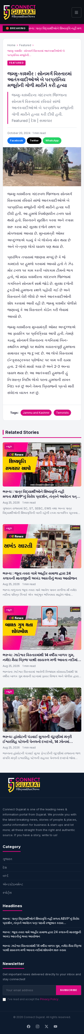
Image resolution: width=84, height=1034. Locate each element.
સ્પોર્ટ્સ (7, 892)
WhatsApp (52, 140)
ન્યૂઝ (9, 446)
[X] (46, 1026)
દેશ (5, 867)
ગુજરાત (7, 859)
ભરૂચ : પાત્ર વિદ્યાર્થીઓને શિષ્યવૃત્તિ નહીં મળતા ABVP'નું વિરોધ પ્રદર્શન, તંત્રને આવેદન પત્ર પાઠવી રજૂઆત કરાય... (41, 921)
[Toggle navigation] (76, 12)
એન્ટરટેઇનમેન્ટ (13, 884)
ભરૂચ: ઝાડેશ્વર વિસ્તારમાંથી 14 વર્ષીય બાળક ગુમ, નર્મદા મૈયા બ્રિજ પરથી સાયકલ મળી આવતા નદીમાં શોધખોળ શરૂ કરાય (40, 660)
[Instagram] (37, 1026)
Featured (25, 45)
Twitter (34, 140)
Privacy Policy (49, 999)
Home (11, 45)
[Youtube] (55, 1026)
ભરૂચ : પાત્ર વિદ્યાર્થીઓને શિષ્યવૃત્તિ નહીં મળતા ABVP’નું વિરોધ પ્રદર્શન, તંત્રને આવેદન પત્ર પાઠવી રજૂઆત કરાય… (40, 496)
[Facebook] (28, 1026)
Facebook (16, 140)
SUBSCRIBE (68, 990)
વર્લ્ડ (5, 876)
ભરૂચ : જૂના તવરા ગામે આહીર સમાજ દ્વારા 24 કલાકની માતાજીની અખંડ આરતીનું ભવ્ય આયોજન (40, 575)
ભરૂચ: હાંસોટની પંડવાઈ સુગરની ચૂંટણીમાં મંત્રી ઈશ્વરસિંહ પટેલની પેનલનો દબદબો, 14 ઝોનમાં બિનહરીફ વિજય (37, 741)
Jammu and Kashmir (36, 412)
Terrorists (62, 412)
